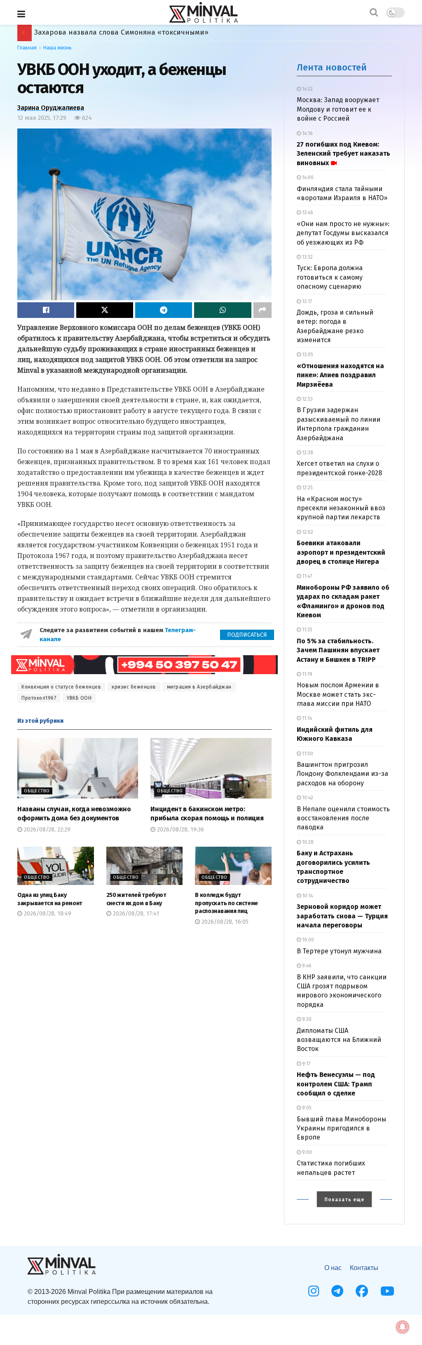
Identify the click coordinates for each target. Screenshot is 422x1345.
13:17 (306, 301)
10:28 (307, 842)
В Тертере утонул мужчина (339, 951)
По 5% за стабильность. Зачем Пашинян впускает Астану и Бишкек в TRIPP (338, 650)
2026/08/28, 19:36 (179, 829)
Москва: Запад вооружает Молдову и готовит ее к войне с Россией (338, 109)
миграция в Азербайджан (199, 687)
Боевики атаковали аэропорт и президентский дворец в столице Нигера (341, 552)
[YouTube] (387, 1291)
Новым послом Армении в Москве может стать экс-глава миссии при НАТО (338, 694)
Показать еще (344, 1200)
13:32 (307, 257)
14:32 (307, 89)
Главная (27, 48)
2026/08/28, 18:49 (46, 913)
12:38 (307, 452)
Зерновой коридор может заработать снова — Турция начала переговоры (342, 916)
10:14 (307, 896)
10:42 (307, 798)
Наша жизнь (57, 48)
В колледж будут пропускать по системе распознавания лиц (226, 903)
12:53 (307, 399)
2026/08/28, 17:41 (135, 913)
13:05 (307, 354)
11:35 (306, 630)
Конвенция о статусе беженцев (61, 687)
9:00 (306, 1152)
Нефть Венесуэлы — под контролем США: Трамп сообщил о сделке (336, 1084)
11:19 (306, 674)
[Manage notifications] (402, 1326)
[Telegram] (337, 1291)
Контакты (364, 1267)
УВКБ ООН (79, 698)
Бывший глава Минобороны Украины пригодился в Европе (341, 1128)
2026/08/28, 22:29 (46, 829)
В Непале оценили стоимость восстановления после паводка (343, 818)
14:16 (307, 133)
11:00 (307, 754)
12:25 (307, 487)
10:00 (307, 940)
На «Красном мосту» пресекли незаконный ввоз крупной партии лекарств (341, 508)
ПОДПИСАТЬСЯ (247, 634)
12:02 (307, 532)
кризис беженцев (134, 687)
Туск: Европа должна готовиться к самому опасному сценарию (330, 277)
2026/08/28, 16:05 (224, 921)
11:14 (306, 718)
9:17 (305, 1064)
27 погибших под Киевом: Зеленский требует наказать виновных (343, 153)
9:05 (306, 1108)
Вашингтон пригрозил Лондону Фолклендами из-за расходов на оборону (342, 774)
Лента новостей (332, 67)
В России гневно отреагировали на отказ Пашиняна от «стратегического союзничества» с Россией (208, 32)
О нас (333, 1267)
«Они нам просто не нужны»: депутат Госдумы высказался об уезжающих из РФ (343, 233)
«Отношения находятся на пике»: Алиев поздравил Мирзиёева (340, 375)
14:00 (307, 177)
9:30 (306, 1019)
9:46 (306, 966)
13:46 (307, 212)
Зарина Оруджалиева (50, 108)
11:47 (306, 576)
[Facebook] (362, 1291)
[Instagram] (313, 1291)
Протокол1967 (38, 698)
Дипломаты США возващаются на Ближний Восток (339, 1040)
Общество (37, 791)
